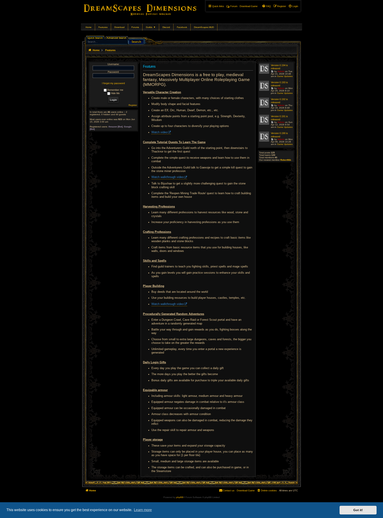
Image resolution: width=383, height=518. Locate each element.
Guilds (151, 27)
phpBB (179, 497)
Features (102, 27)
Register (133, 105)
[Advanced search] (117, 37)
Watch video (159, 132)
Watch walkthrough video (167, 177)
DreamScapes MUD (204, 27)
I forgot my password (113, 83)
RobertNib (285, 160)
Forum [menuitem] (233, 6)
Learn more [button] (143, 510)
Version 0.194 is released (279, 67)
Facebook (182, 27)
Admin (280, 71)
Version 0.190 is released (279, 135)
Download (119, 27)
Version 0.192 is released (279, 101)
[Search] (136, 41)
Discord (166, 27)
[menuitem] (293, 6)
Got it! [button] (358, 510)
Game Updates (285, 76)
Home (89, 27)
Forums (135, 27)
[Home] (146, 9)
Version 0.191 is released (279, 118)
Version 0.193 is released (279, 84)
